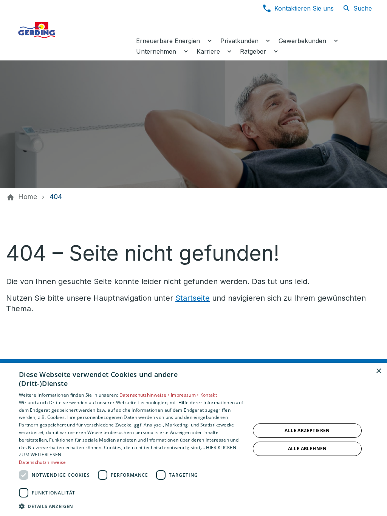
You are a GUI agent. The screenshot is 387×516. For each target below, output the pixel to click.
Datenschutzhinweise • (145, 395)
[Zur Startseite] (72, 30)
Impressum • (185, 395)
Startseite (192, 298)
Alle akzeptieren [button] (307, 430)
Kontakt (208, 395)
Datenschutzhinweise (42, 462)
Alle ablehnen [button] (307, 448)
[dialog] (193, 439)
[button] (131, 506)
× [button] (378, 371)
